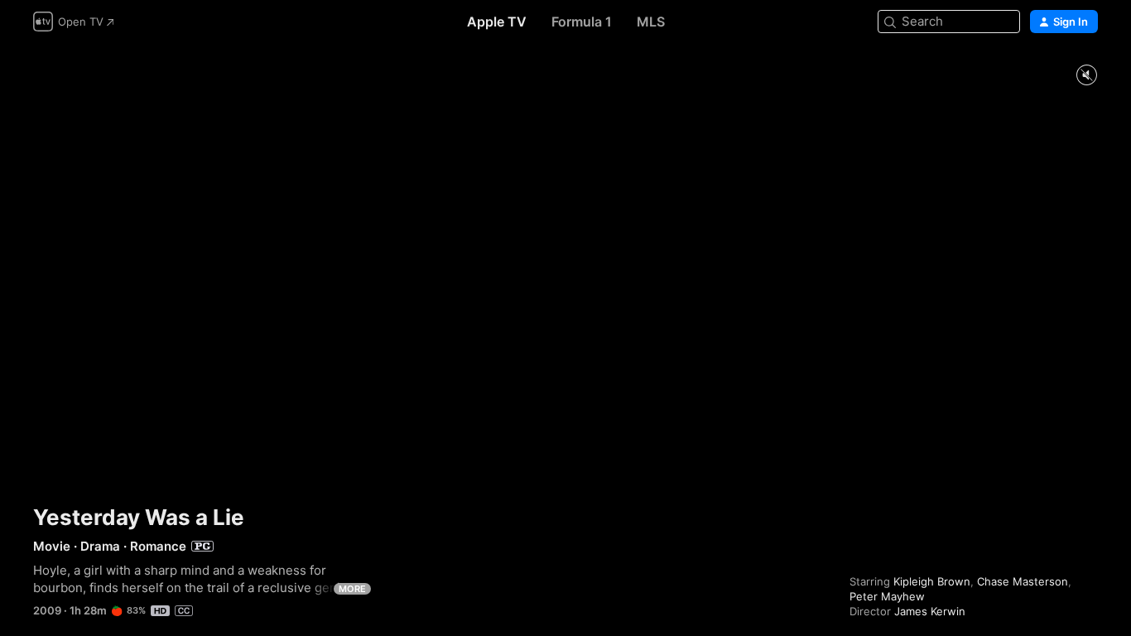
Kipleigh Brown (931, 581)
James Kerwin (929, 611)
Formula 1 (581, 21)
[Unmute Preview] (1086, 76)
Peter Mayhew (887, 596)
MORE (352, 589)
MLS (651, 21)
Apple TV (497, 21)
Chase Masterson (1022, 581)
